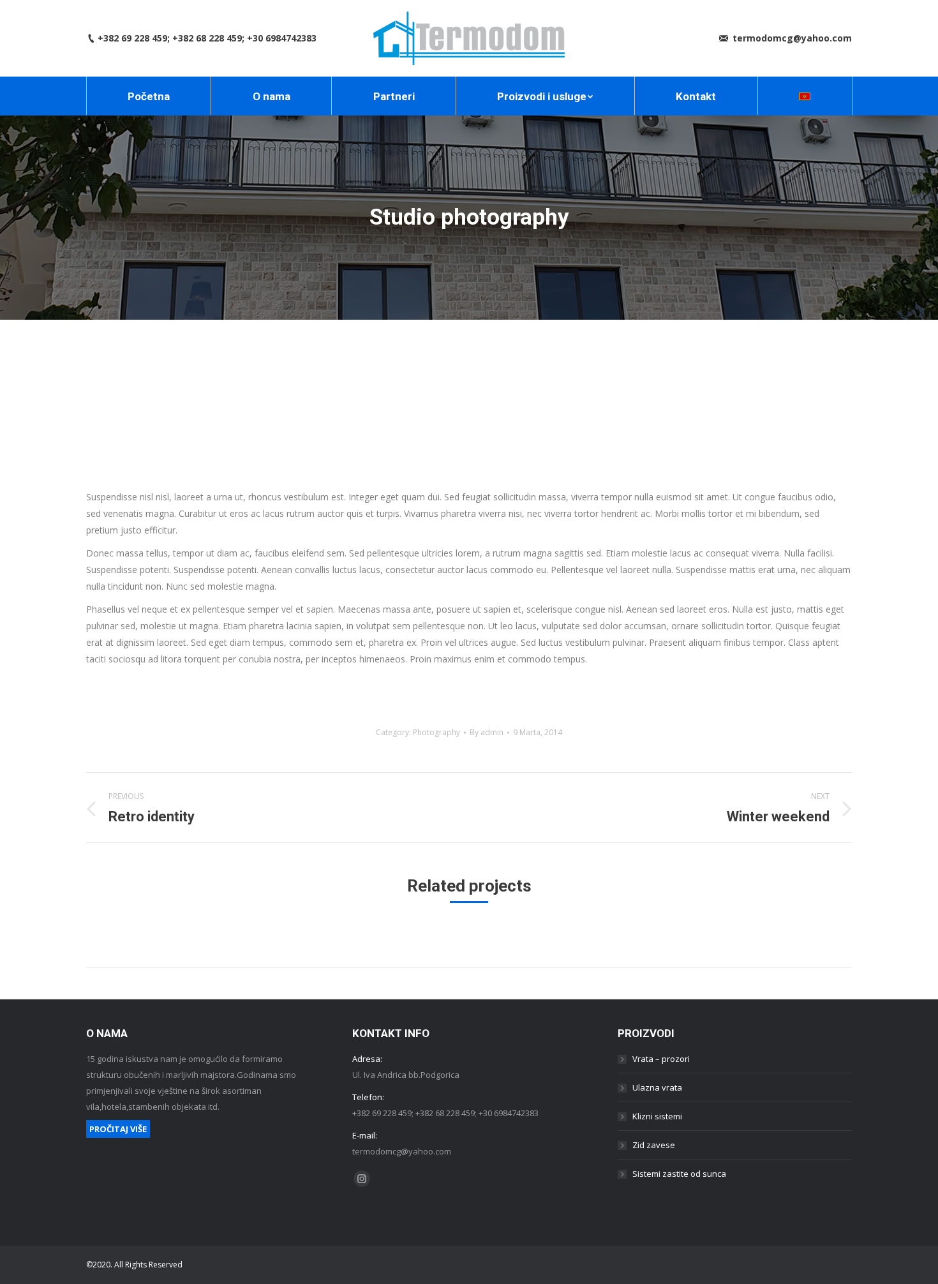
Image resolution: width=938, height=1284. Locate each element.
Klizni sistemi (657, 1116)
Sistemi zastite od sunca (679, 1173)
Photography (436, 732)
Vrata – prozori (661, 1058)
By (486, 732)
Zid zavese (653, 1145)
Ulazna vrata (657, 1087)
